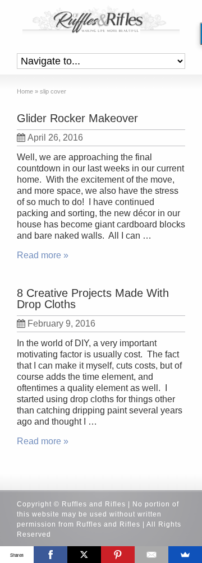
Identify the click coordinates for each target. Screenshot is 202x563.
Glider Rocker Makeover (77, 118)
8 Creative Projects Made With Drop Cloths (93, 298)
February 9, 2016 (61, 323)
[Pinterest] (118, 554)
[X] (84, 554)
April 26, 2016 (55, 137)
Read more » (42, 255)
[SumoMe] (185, 554)
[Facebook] (50, 554)
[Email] (151, 554)
